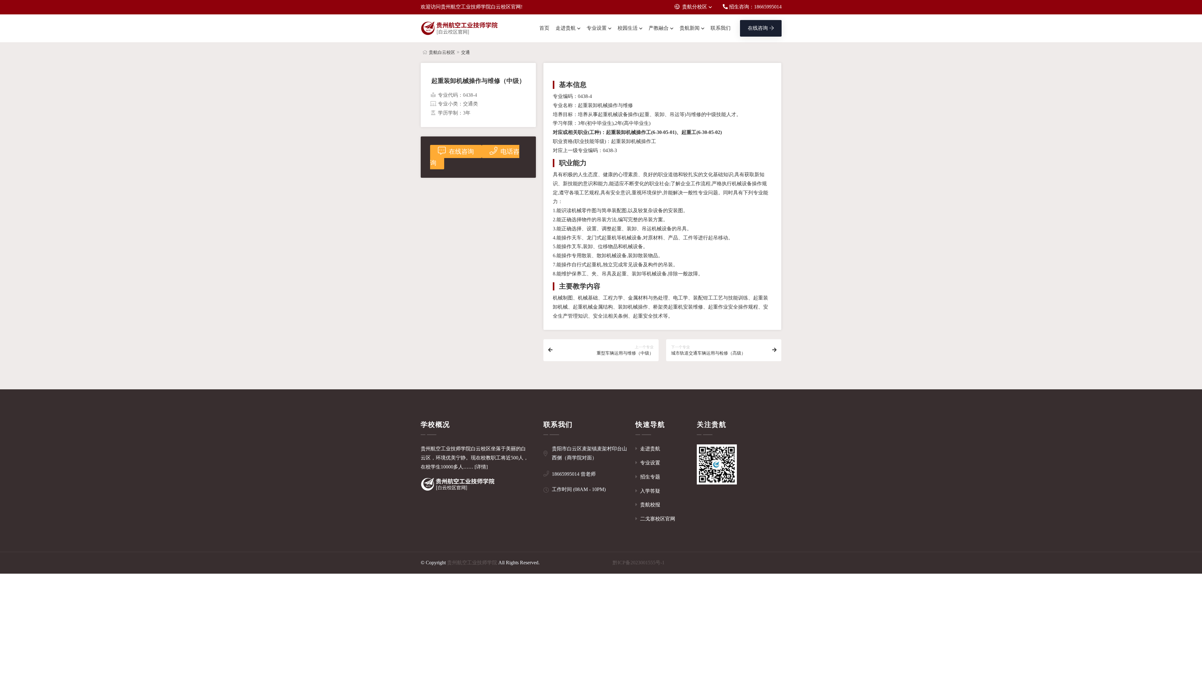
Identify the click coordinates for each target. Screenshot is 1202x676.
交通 (465, 52)
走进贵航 (566, 28)
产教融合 (659, 28)
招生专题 (649, 476)
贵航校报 (649, 504)
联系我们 (721, 28)
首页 (544, 28)
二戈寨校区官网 (657, 518)
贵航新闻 (690, 28)
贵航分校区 (694, 6)
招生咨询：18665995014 (755, 6)
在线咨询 (758, 28)
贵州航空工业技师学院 (472, 562)
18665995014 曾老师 (574, 474)
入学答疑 (649, 491)
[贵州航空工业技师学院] (460, 28)
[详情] (481, 466)
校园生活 (628, 28)
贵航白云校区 (442, 52)
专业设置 (597, 28)
